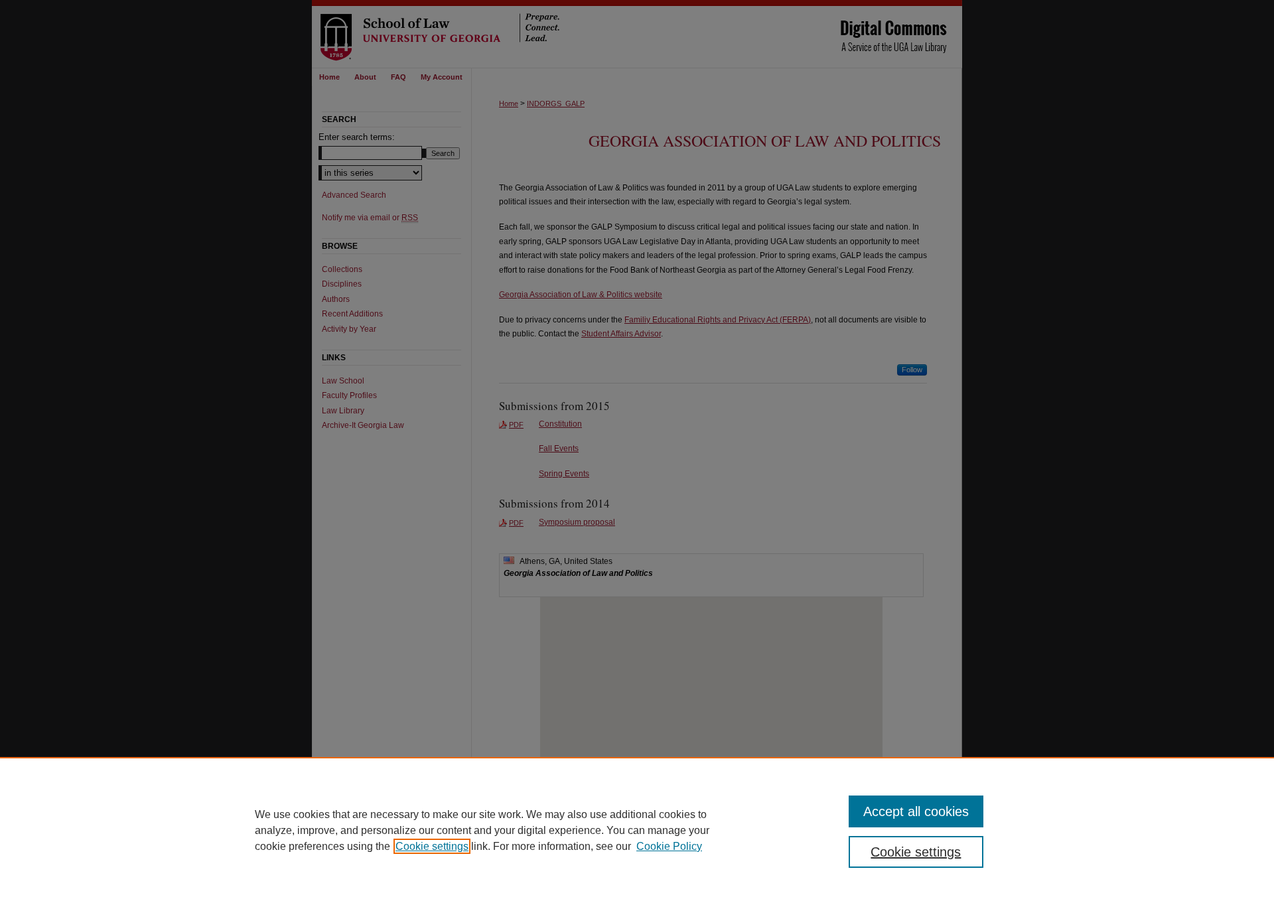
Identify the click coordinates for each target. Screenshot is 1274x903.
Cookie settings (431, 846)
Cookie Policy (669, 846)
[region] (637, 830)
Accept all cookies (916, 811)
